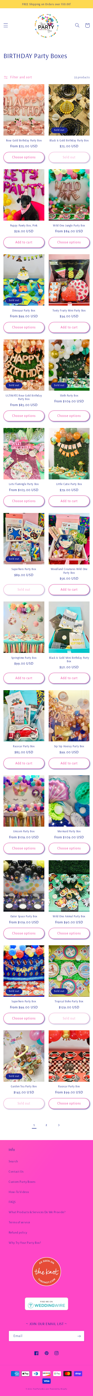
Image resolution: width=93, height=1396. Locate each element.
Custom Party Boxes (22, 1181)
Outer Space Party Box (23, 916)
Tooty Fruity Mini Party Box (69, 310)
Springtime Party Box (24, 657)
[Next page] (59, 1125)
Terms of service (19, 1222)
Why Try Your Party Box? (25, 1242)
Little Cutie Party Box (69, 484)
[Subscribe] (79, 1336)
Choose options (24, 157)
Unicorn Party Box (24, 831)
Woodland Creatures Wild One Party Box (69, 570)
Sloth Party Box (69, 395)
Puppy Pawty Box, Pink (24, 225)
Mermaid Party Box (69, 831)
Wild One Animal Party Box (69, 916)
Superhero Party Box (23, 569)
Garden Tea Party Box (24, 1086)
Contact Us (16, 1171)
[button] (6, 25)
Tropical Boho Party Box (69, 1001)
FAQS (12, 1202)
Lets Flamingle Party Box (24, 484)
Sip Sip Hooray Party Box (69, 746)
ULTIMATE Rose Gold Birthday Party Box (24, 397)
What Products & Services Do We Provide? (37, 1212)
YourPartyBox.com (41, 1389)
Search (13, 1161)
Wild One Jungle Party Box (69, 225)
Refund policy (18, 1232)
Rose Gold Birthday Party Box (24, 140)
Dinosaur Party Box (23, 310)
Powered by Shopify (58, 1389)
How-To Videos (19, 1192)
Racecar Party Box (24, 746)
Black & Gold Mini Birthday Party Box (69, 659)
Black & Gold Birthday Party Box (69, 140)
